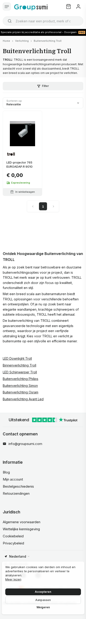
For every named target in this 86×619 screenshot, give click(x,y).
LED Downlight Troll (17, 358)
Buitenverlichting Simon (20, 386)
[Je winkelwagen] (68, 6)
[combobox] (43, 21)
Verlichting (22, 40)
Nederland (17, 556)
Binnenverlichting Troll (19, 365)
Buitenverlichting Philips (20, 379)
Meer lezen (13, 579)
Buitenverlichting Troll (47, 40)
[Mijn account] (78, 6)
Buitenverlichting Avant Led (23, 399)
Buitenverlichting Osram (20, 392)
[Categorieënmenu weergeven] (7, 6)
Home (6, 40)
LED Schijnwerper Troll (20, 372)
